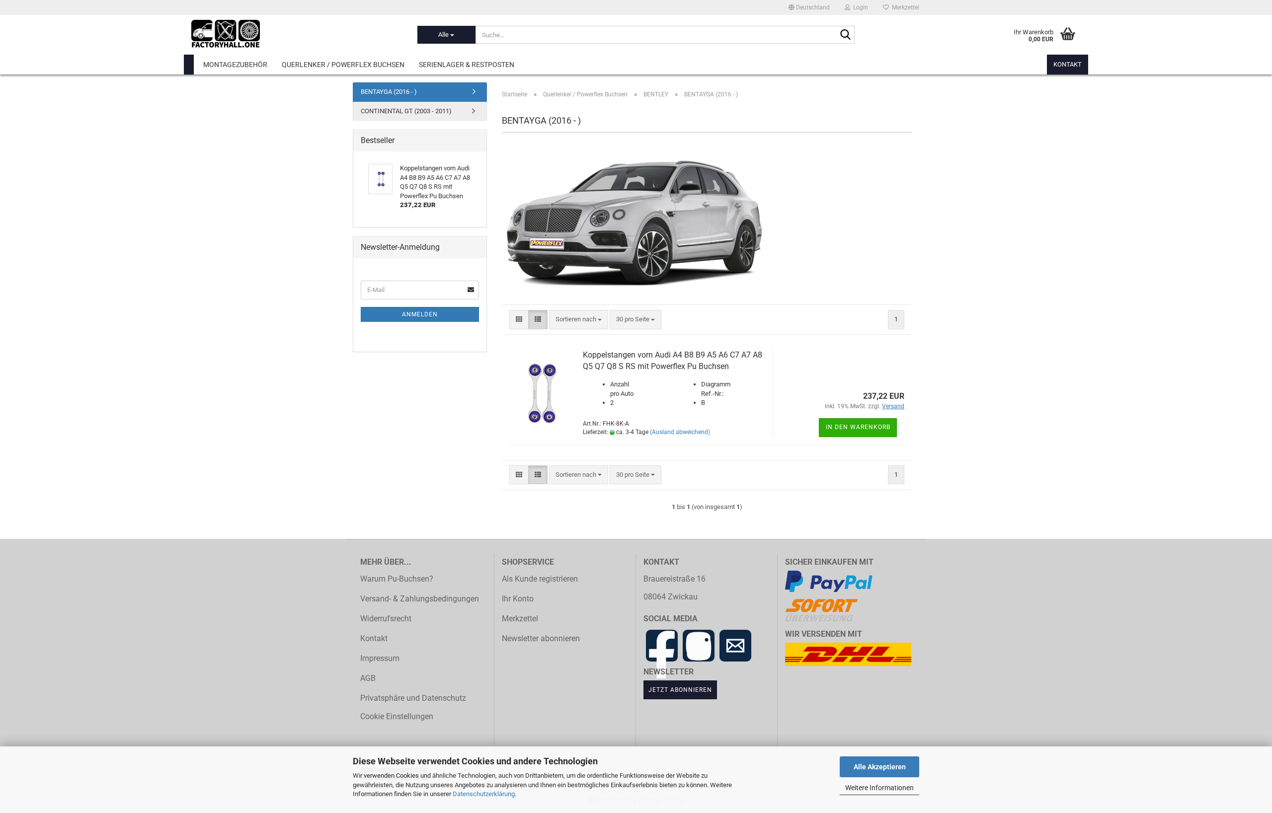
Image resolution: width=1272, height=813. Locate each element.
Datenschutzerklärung (484, 794)
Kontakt (1067, 64)
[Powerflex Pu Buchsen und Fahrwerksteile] (296, 35)
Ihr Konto (518, 598)
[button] (809, 7)
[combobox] (578, 319)
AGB (368, 678)
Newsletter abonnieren (541, 638)
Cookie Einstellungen (396, 716)
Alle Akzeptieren (880, 767)
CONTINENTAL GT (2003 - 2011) (406, 111)
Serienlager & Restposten (466, 65)
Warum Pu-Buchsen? (396, 579)
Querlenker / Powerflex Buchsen (343, 65)
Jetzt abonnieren (680, 689)
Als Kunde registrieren (540, 579)
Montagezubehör (235, 65)
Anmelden (420, 314)
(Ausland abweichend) (680, 432)
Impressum (379, 658)
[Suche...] (845, 35)
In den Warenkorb (858, 427)
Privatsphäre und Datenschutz (413, 698)
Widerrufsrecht (385, 618)
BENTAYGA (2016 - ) (389, 91)
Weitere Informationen (879, 788)
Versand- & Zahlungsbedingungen (419, 598)
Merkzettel (904, 7)
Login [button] (859, 7)
